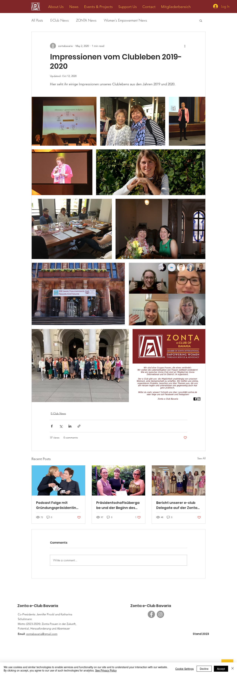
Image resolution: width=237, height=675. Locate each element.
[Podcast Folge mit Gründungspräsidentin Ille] (58, 480)
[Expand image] (64, 121)
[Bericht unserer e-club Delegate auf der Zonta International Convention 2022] (178, 480)
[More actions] (185, 46)
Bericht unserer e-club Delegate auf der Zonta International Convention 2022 (178, 505)
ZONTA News (86, 20)
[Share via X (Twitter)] (61, 426)
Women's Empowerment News (125, 20)
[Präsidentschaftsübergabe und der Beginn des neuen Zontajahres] (118, 480)
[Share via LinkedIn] (70, 426)
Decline (204, 669)
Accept (221, 669)
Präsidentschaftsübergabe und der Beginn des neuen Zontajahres (118, 505)
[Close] (232, 668)
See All (201, 458)
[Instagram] (160, 614)
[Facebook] (151, 614)
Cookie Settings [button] (184, 669)
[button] (55, 7)
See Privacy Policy (106, 670)
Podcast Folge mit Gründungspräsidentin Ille (56, 505)
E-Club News (59, 20)
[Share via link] (79, 426)
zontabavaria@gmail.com (41, 634)
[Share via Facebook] (52, 426)
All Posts (37, 20)
